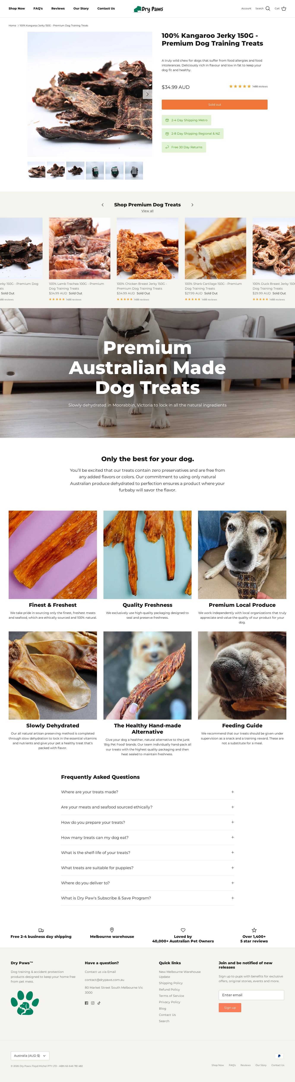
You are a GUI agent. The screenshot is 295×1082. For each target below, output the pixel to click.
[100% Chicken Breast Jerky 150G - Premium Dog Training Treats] (147, 248)
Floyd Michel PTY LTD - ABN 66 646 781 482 (57, 1066)
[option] (89, 94)
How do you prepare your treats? (93, 822)
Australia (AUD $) (27, 1056)
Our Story (81, 8)
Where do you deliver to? (85, 882)
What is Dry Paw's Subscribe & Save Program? (106, 898)
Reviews (58, 8)
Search (164, 1021)
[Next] (147, 94)
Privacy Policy (169, 1002)
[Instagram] (92, 1003)
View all (147, 211)
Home (12, 25)
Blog (162, 1008)
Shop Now (17, 8)
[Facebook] (86, 1003)
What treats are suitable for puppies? (97, 867)
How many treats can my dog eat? (94, 837)
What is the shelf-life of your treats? (95, 852)
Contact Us (106, 8)
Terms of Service (171, 996)
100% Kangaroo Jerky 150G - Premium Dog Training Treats (54, 25)
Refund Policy (169, 989)
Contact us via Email (100, 972)
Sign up (230, 1008)
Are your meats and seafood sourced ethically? (106, 807)
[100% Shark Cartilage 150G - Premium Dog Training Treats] (215, 248)
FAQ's (38, 8)
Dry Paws (25, 1066)
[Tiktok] (99, 1003)
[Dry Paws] (147, 8)
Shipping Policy (171, 983)
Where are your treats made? (89, 791)
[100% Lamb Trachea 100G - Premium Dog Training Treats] (79, 248)
